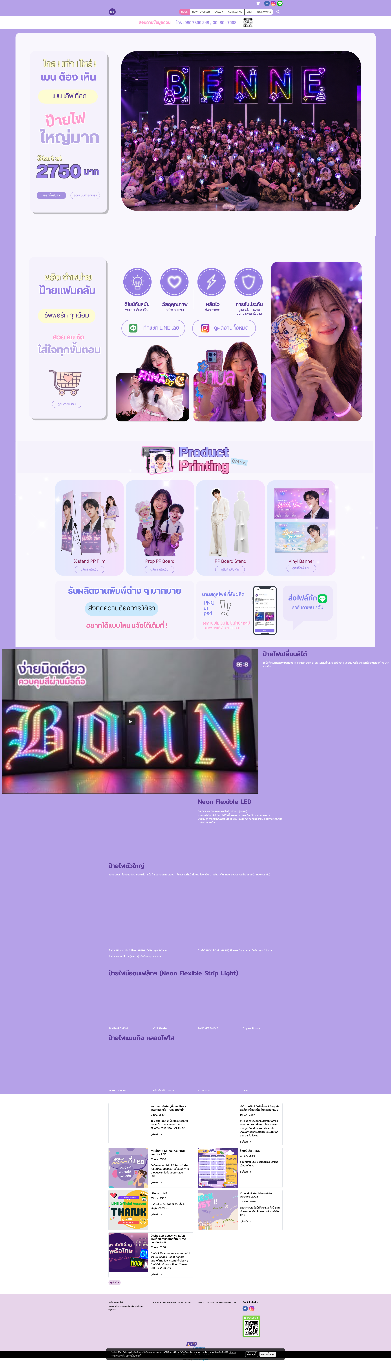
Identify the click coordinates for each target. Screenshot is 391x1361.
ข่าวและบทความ (264, 11)
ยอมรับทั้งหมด (267, 1354)
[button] (278, 12)
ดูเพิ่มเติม (155, 1134)
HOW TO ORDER (201, 11)
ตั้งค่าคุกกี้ (251, 1354)
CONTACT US (235, 11)
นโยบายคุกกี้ (135, 1355)
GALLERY (218, 11)
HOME (184, 11)
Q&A (249, 11)
